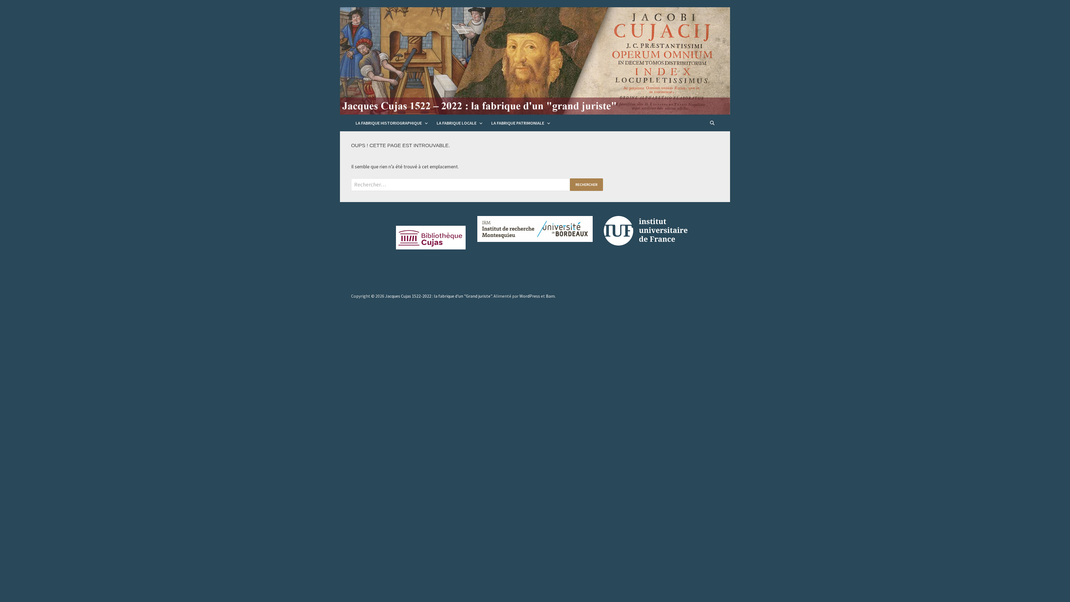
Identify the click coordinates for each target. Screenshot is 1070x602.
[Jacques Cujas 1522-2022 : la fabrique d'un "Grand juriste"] (535, 60)
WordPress (529, 296)
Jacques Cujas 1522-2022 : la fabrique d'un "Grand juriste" (438, 296)
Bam (550, 296)
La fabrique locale (456, 123)
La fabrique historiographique (389, 123)
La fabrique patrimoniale (517, 123)
